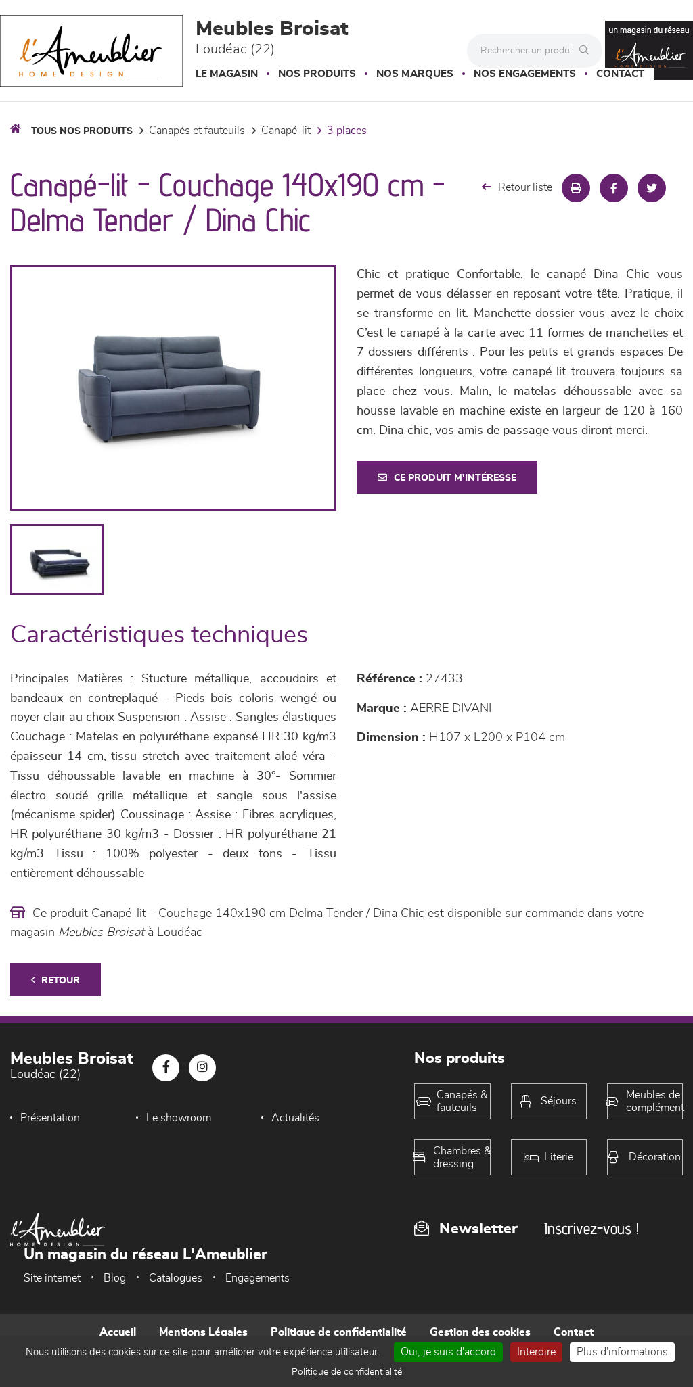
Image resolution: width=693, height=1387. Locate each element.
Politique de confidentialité (339, 1332)
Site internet (52, 1278)
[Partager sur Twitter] (652, 188)
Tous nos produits (82, 131)
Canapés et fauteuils (197, 130)
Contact (620, 74)
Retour (60, 980)
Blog (115, 1278)
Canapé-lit (286, 130)
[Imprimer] (576, 188)
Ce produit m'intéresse (455, 478)
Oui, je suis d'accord (448, 1351)
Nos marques (414, 74)
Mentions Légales (203, 1332)
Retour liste (525, 187)
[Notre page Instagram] (202, 1067)
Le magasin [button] (227, 74)
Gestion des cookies (480, 1332)
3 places (347, 130)
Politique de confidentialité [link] (347, 1372)
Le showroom (178, 1117)
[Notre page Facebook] (165, 1067)
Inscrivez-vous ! (591, 1228)
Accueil (117, 1332)
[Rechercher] (587, 51)
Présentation (50, 1117)
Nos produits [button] (317, 74)
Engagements (257, 1278)
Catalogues (175, 1278)
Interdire (536, 1351)
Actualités (295, 1117)
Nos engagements (525, 74)
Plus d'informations (622, 1351)
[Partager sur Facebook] (614, 188)
